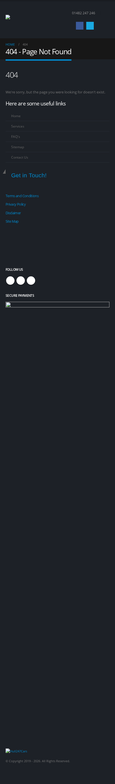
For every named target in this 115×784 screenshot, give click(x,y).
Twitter (20, 280)
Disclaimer (13, 212)
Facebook (10, 280)
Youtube (31, 280)
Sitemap (17, 147)
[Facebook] (79, 25)
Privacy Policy (16, 204)
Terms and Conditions (22, 195)
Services (17, 126)
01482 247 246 (83, 13)
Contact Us (19, 157)
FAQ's (15, 136)
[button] (105, 13)
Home (16, 116)
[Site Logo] (21, 20)
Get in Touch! (29, 175)
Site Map (12, 221)
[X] (90, 25)
